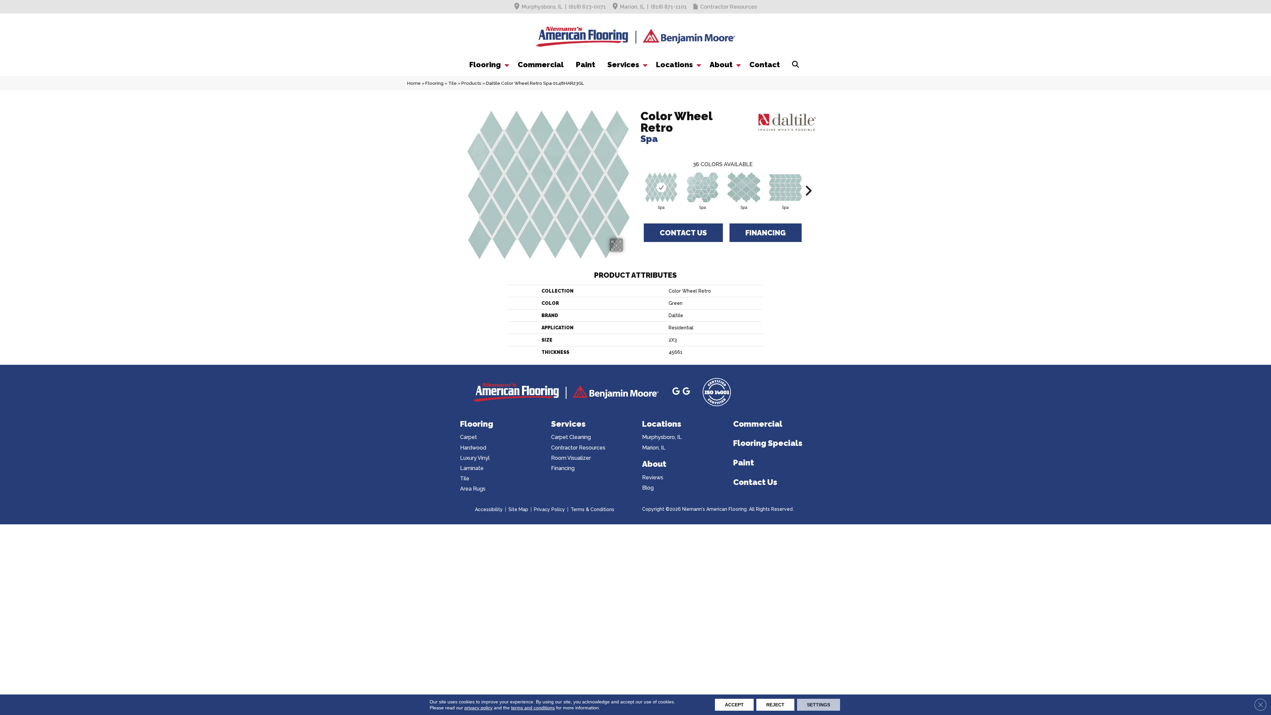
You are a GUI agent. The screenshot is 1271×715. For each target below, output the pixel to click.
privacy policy (478, 707)
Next (808, 180)
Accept (734, 704)
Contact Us (683, 232)
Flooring (485, 64)
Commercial (541, 64)
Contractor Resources (728, 7)
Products (471, 83)
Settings (818, 704)
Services (623, 64)
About (721, 64)
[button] (506, 64)
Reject (775, 704)
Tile (452, 83)
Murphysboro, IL (542, 7)
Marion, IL (632, 7)
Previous (637, 180)
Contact (764, 64)
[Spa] (661, 187)
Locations (674, 64)
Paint (585, 64)
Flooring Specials (767, 443)
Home (414, 83)
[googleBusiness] (677, 392)
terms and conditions (533, 707)
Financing (765, 232)
